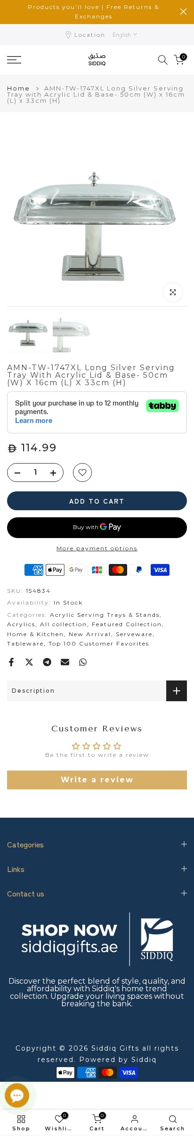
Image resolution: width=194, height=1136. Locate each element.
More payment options (97, 548)
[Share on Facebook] (11, 662)
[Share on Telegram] (47, 662)
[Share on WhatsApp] (83, 662)
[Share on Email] (65, 662)
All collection (63, 624)
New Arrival (90, 634)
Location (89, 34)
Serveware (134, 634)
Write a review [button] (97, 779)
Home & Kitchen (35, 634)
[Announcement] (93, 12)
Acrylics (21, 624)
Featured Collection (127, 624)
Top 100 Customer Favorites (98, 643)
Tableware (25, 643)
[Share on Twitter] (29, 662)
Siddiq (144, 1059)
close (183, 11)
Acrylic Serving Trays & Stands (105, 614)
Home (18, 88)
